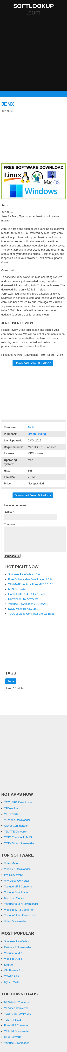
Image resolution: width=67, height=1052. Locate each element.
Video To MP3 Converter (19, 909)
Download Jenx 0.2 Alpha (33, 363)
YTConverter (12, 814)
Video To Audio (13, 958)
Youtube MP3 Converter (18, 886)
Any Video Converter (16, 880)
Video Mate (11, 863)
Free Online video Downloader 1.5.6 (30, 579)
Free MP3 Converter (16, 1025)
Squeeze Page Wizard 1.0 (24, 574)
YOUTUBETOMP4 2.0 (17, 1013)
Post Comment (12, 556)
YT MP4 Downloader (16, 1031)
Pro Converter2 (13, 875)
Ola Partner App (13, 970)
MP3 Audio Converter (17, 1002)
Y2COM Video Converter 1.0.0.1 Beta (31, 613)
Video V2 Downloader (17, 869)
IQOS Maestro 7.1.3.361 (23, 608)
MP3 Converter (17, 589)
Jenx (7, 104)
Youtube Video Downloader (20, 915)
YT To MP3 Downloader (18, 802)
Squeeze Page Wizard (17, 941)
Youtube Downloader (16, 892)
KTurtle (8, 964)
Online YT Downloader (17, 947)
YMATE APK (11, 976)
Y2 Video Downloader (17, 820)
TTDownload (11, 808)
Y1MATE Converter (15, 831)
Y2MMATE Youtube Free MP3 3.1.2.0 (30, 584)
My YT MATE (12, 982)
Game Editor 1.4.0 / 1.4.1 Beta (26, 594)
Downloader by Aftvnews (23, 599)
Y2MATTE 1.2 (12, 1019)
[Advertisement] (33, 53)
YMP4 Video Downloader (19, 843)
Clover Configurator (16, 825)
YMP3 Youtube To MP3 (18, 837)
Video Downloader (15, 921)
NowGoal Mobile (14, 898)
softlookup (33, 6)
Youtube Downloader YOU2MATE (28, 603)
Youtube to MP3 (13, 953)
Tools (31, 427)
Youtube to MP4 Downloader (21, 903)
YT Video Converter (16, 1008)
